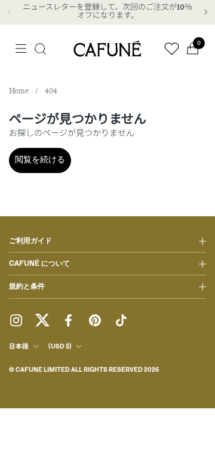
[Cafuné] (107, 48)
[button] (40, 48)
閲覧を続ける (40, 160)
